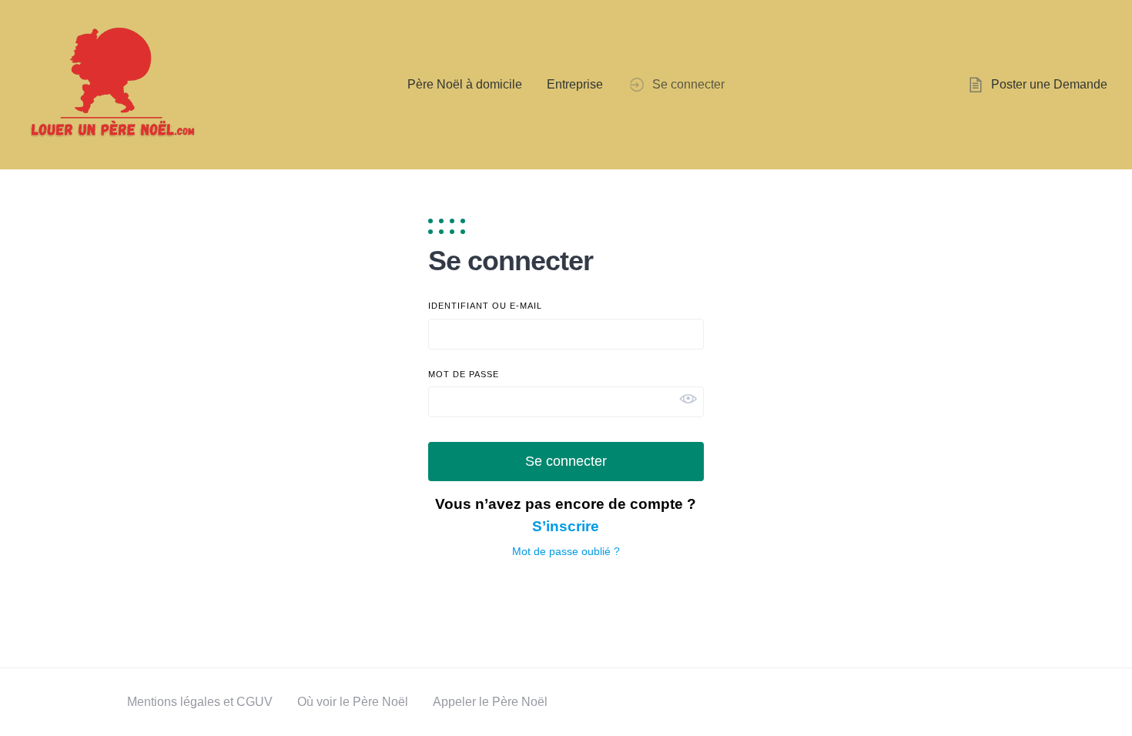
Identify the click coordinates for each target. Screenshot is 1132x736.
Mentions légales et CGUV (200, 701)
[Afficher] (688, 399)
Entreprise (575, 84)
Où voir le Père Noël (352, 701)
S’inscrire (565, 526)
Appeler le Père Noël (490, 701)
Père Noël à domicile (464, 84)
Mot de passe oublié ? (566, 551)
